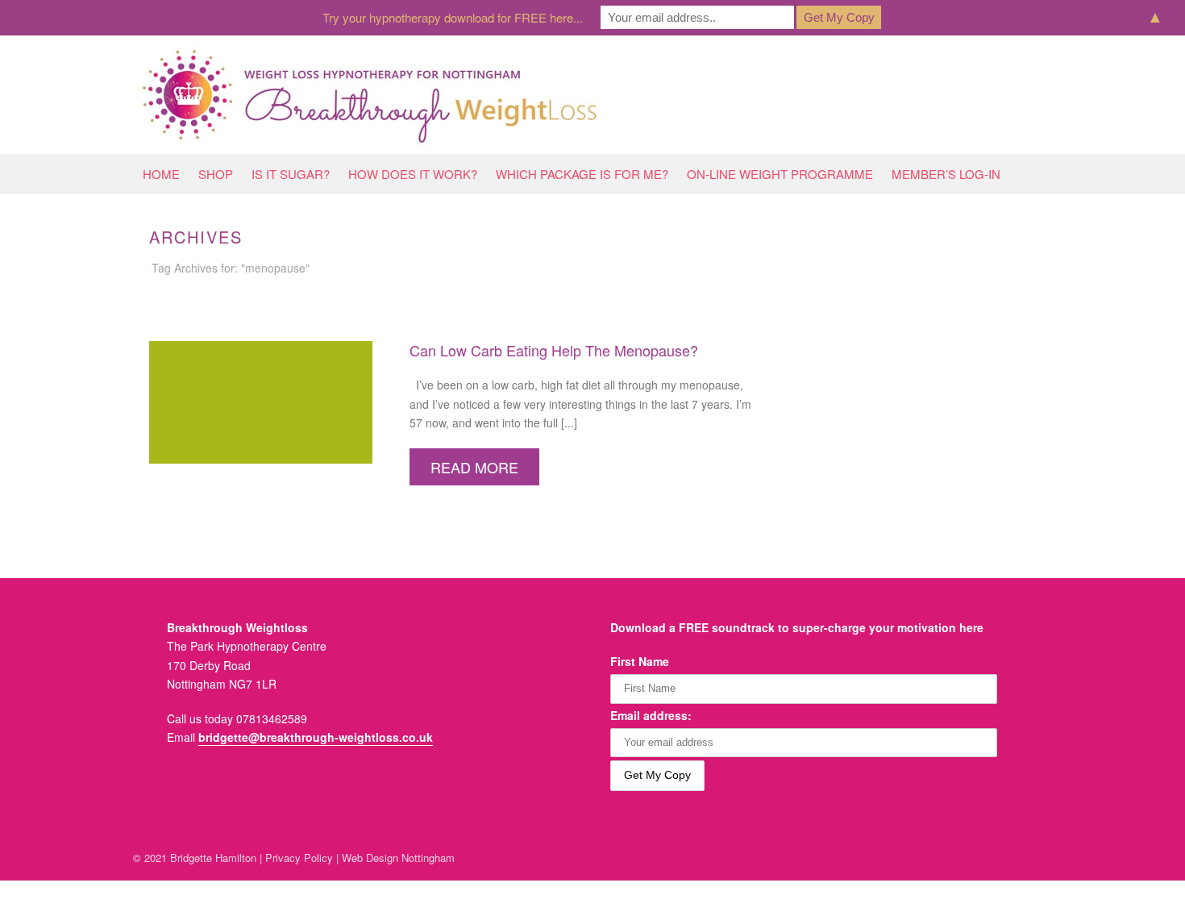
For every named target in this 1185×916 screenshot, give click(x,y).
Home (161, 173)
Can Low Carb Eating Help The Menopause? (554, 349)
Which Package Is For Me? (582, 173)
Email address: (651, 715)
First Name (639, 661)
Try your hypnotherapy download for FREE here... (452, 17)
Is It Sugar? (291, 173)
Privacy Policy (299, 857)
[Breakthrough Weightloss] (370, 94)
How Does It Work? (412, 173)
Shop (215, 173)
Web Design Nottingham (398, 857)
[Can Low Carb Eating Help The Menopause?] (260, 401)
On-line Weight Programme (780, 173)
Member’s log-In (946, 173)
